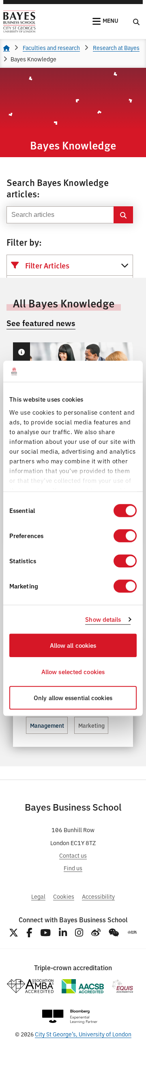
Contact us (73, 855)
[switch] (125, 536)
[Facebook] (29, 932)
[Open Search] (136, 21)
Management (47, 725)
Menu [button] (110, 20)
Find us (73, 868)
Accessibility (98, 896)
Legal (38, 896)
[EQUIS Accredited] (122, 986)
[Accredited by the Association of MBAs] (30, 986)
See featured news (40, 322)
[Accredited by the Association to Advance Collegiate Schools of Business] (83, 986)
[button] (21, 352)
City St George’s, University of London (83, 1034)
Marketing (91, 725)
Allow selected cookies (73, 671)
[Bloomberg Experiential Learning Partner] (69, 1017)
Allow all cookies (73, 645)
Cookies (63, 896)
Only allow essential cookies (73, 698)
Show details (103, 619)
